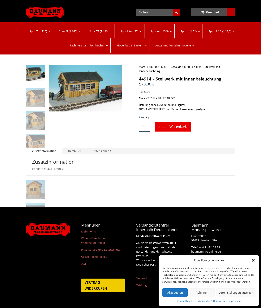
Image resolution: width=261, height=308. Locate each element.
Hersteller (74, 151)
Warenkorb (195, 13)
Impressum (235, 301)
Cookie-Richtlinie (186, 301)
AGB (84, 263)
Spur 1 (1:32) (189, 31)
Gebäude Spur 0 (180, 67)
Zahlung (141, 285)
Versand (141, 278)
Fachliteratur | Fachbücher (87, 45)
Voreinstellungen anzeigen (236, 292)
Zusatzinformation (44, 151)
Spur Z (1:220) (38, 31)
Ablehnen (202, 292)
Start (142, 67)
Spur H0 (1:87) (129, 31)
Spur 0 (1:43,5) (159, 31)
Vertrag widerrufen (96, 285)
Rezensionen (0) (103, 151)
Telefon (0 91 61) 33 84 (205, 247)
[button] (253, 260)
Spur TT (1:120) (98, 31)
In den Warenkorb (172, 126)
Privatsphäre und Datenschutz (100, 249)
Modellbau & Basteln (130, 45)
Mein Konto (88, 231)
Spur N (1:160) (68, 31)
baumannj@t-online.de (206, 251)
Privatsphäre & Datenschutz (212, 301)
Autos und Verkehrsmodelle (173, 45)
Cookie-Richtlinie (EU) (94, 256)
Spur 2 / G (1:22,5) (220, 31)
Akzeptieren (175, 292)
